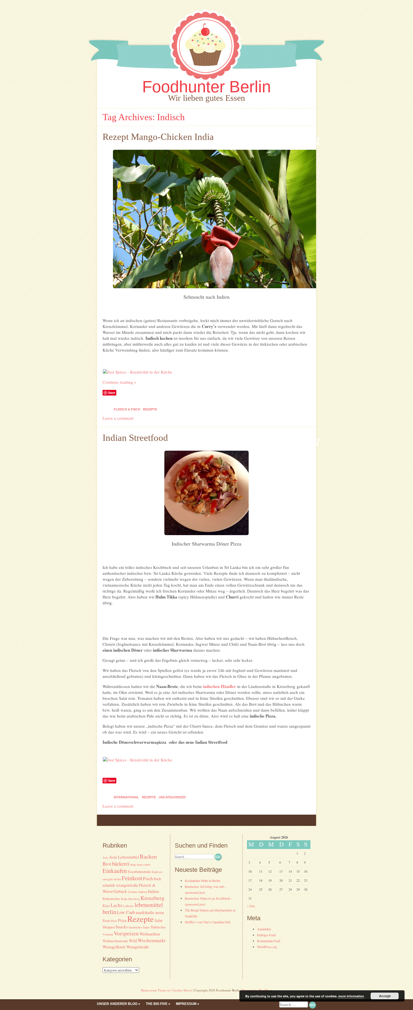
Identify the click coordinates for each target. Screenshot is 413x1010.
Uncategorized (172, 797)
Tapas (146, 927)
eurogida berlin (112, 879)
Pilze (114, 921)
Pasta (106, 920)
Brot (107, 864)
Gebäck (120, 891)
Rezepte (150, 409)
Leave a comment (118, 418)
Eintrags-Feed (266, 935)
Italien (153, 891)
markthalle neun (150, 912)
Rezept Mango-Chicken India (158, 137)
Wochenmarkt (151, 940)
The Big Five (156, 1004)
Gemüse (133, 892)
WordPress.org (267, 946)
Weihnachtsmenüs (115, 941)
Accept (385, 995)
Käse (106, 905)
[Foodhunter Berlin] (206, 81)
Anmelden (264, 929)
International (126, 797)
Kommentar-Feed (268, 941)
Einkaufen (115, 870)
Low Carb (126, 912)
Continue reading (119, 382)
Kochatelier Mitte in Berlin (202, 880)
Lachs (116, 905)
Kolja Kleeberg (130, 899)
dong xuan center (140, 864)
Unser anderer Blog (117, 1004)
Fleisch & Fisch (127, 409)
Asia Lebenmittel (124, 857)
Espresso (157, 872)
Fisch (148, 878)
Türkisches (158, 927)
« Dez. (251, 906)
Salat (158, 920)
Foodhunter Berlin (206, 87)
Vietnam (108, 934)
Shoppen (109, 927)
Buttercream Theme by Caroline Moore (166, 990)
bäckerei (120, 863)
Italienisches (111, 898)
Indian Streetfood (135, 438)
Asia (105, 857)
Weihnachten (150, 934)
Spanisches (135, 927)
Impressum (186, 1004)
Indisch (143, 892)
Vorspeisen (126, 933)
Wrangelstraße (137, 946)
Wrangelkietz (114, 946)
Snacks (121, 926)
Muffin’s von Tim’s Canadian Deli (207, 922)
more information (351, 996)
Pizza (122, 920)
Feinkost (132, 878)
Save (111, 392)
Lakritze (128, 906)
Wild (133, 940)
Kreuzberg (152, 898)
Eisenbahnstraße (139, 871)
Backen (148, 856)
